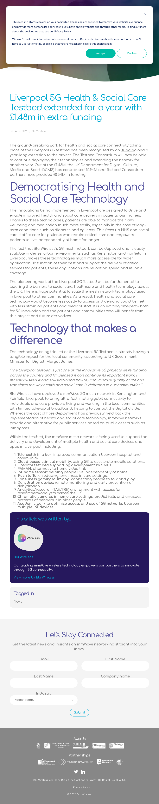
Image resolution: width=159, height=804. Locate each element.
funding (129, 150)
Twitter (76, 772)
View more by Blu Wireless (34, 577)
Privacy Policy (81, 787)
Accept (100, 53)
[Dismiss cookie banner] (145, 14)
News (18, 601)
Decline (132, 53)
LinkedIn (83, 772)
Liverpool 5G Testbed (95, 352)
